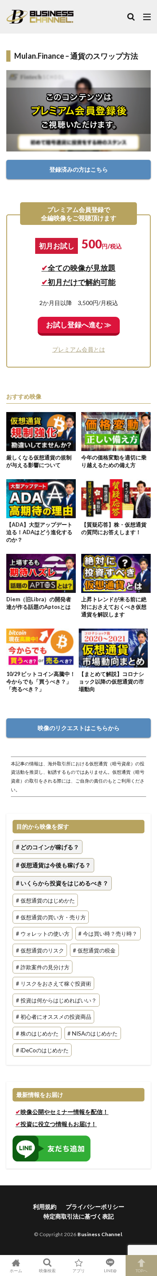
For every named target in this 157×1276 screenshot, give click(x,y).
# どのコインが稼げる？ (47, 847)
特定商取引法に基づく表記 (79, 1216)
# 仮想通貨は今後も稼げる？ (53, 865)
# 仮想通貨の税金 (94, 950)
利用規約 (45, 1206)
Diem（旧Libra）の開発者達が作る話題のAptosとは (38, 603)
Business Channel (99, 1234)
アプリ (78, 1270)
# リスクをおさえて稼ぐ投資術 (53, 983)
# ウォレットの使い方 (42, 933)
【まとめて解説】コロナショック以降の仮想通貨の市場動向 (111, 681)
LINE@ (110, 1270)
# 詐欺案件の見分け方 (42, 966)
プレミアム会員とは (78, 349)
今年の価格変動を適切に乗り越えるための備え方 (114, 461)
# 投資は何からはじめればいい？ (56, 1000)
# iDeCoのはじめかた (42, 1049)
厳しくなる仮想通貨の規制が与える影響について (39, 461)
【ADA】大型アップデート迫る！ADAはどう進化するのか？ (39, 532)
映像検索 (47, 1270)
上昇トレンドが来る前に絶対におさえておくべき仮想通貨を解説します (114, 606)
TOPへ (141, 1270)
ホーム (16, 1270)
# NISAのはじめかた (92, 1033)
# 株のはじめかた (37, 1033)
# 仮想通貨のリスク (40, 950)
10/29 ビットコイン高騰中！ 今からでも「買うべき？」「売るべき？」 (41, 681)
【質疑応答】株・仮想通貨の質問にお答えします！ (114, 528)
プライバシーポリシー (95, 1206)
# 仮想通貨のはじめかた (45, 900)
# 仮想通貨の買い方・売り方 (51, 916)
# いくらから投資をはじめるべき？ (62, 883)
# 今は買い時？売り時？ (107, 933)
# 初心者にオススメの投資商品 (53, 1016)
